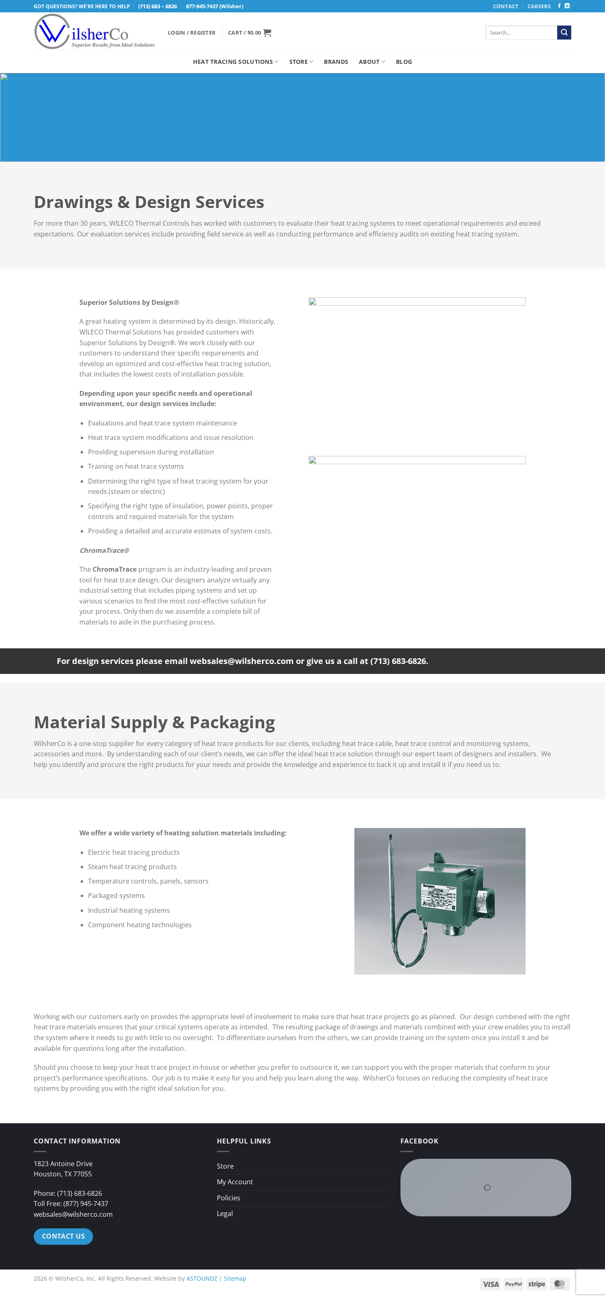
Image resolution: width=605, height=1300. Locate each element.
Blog (404, 61)
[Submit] (564, 33)
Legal (225, 1189)
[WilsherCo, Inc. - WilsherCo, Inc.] (95, 31)
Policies (228, 1173)
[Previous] (368, 901)
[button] (192, 32)
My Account (235, 1157)
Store (298, 61)
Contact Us (63, 1211)
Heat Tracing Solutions (233, 61)
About (369, 61)
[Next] (511, 901)
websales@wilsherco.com (73, 1189)
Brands (336, 61)
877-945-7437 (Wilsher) (214, 6)
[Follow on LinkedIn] (567, 6)
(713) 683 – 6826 (157, 6)
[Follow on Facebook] (559, 6)
